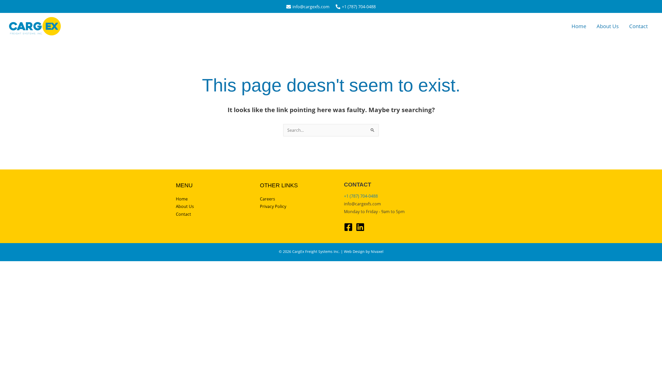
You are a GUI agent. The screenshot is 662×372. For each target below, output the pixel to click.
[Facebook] (348, 227)
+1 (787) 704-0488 (361, 196)
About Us (608, 26)
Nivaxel (377, 251)
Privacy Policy (273, 206)
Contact (638, 26)
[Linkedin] (360, 227)
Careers (267, 199)
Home (578, 26)
